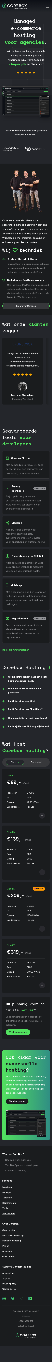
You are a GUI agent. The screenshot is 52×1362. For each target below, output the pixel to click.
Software (7, 1197)
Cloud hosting (9, 1230)
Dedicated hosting (11, 1240)
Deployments (9, 1202)
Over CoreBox (9, 1256)
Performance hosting (13, 1235)
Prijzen (5, 1246)
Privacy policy (9, 1283)
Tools (5, 1208)
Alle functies (8, 1213)
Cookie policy (9, 1289)
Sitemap (26, 1316)
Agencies (7, 1251)
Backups (6, 1192)
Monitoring (7, 1187)
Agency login (8, 1273)
